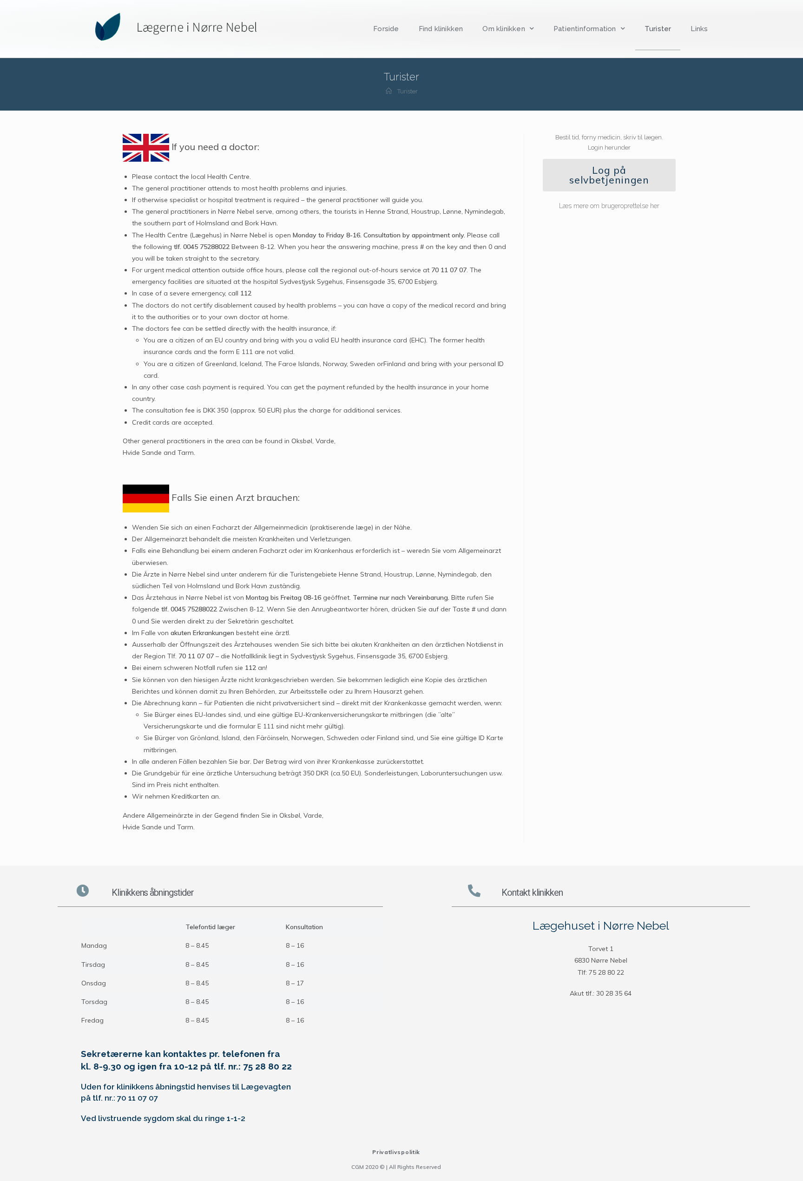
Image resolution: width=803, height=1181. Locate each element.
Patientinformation (584, 29)
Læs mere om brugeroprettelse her (609, 206)
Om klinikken (503, 29)
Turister (658, 29)
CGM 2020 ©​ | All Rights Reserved (396, 1166)
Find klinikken (441, 29)
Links (699, 29)
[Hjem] (389, 91)
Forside (386, 29)
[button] (609, 175)
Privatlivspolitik (396, 1151)
